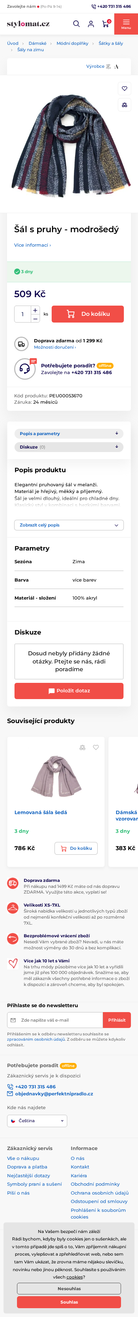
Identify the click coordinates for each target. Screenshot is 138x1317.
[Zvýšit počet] (35, 310)
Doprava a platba (27, 1166)
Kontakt (80, 1166)
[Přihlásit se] (91, 24)
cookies (75, 1277)
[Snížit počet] (35, 318)
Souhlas (69, 1302)
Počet (23, 314)
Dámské (37, 43)
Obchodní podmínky (95, 1184)
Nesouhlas (69, 1288)
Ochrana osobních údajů (100, 1193)
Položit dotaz (72, 690)
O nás (78, 1158)
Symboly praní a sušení (34, 1184)
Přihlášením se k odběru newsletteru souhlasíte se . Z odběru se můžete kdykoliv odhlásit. (66, 1039)
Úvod (12, 43)
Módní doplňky (72, 43)
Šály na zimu (30, 49)
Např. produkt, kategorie (52, 58)
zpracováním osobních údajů (36, 1039)
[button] (77, 24)
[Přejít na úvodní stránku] (28, 24)
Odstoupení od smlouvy (99, 1201)
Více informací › (32, 245)
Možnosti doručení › (55, 347)
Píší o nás (18, 1193)
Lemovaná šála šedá (41, 812)
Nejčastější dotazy (28, 1175)
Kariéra (79, 1175)
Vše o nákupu (23, 1158)
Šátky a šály (111, 43)
